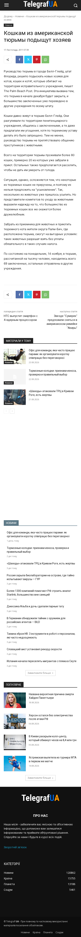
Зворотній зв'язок (15, 847)
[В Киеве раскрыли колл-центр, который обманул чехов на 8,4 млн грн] (15, 742)
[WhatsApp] (45, 59)
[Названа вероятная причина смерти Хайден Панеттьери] (15, 700)
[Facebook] (19, 59)
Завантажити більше (39, 673)
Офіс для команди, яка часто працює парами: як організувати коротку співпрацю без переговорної (52, 354)
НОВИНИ (11, 523)
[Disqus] (40, 467)
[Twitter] (28, 59)
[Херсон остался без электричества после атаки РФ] (15, 721)
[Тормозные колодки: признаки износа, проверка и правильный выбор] (15, 377)
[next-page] (12, 411)
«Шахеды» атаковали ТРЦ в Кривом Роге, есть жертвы (41, 563)
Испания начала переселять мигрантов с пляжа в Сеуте (41, 661)
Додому (8, 16)
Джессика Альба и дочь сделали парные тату (35, 606)
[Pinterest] (36, 59)
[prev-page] (6, 411)
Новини (19, 16)
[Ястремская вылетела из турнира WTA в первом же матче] (15, 763)
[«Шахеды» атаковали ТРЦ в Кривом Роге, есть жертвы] (15, 397)
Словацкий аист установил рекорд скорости (34, 649)
